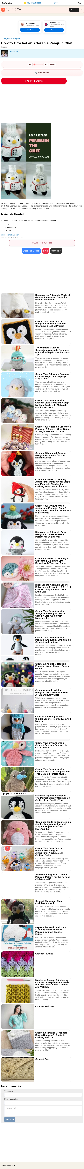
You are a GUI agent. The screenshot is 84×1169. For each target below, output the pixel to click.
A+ (46, 64)
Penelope (14, 51)
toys (2, 237)
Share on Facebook (31, 251)
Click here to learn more (10, 235)
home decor (9, 237)
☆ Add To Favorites (34, 81)
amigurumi (19, 237)
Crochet (4, 47)
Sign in (55, 3)
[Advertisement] (42, 103)
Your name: (8, 1091)
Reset (52, 64)
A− (30, 64)
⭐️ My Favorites (32, 2)
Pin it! (45, 251)
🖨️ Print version (42, 73)
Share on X (56, 251)
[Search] (80, 2)
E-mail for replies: (11, 1099)
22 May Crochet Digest (10, 39)
